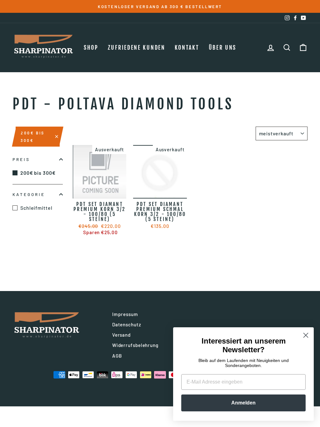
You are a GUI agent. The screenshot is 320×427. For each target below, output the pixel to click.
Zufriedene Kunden (136, 47)
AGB (117, 356)
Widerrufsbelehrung (135, 345)
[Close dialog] (305, 335)
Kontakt (187, 47)
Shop (91, 47)
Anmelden (243, 402)
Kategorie (28, 194)
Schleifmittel (36, 208)
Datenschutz (126, 324)
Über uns (223, 47)
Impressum (125, 314)
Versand (121, 335)
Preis (21, 159)
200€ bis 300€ (33, 137)
